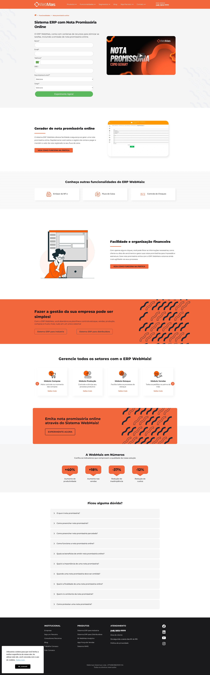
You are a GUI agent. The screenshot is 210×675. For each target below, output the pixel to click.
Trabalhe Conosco (51, 646)
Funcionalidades (44, 15)
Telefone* (37, 58)
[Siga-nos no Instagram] (163, 645)
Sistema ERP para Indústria (88, 630)
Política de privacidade (119, 643)
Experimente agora (60, 431)
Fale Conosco (49, 650)
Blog (115, 4)
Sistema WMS (82, 646)
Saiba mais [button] (20, 660)
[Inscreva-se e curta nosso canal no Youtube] (164, 639)
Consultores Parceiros (53, 638)
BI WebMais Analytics (85, 638)
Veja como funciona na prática (53, 150)
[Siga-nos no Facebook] (164, 627)
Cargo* (36, 84)
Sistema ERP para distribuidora (94, 331)
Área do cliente (116, 635)
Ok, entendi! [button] (22, 666)
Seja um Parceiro (51, 634)
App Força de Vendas (85, 642)
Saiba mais (52, 391)
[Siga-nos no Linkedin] (163, 633)
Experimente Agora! (64, 94)
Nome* (36, 41)
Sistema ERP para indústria (50, 331)
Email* (36, 49)
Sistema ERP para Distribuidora (89, 634)
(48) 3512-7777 (162, 5)
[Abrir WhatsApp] (204, 669)
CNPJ (36, 66)
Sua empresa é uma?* (42, 75)
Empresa (47, 630)
